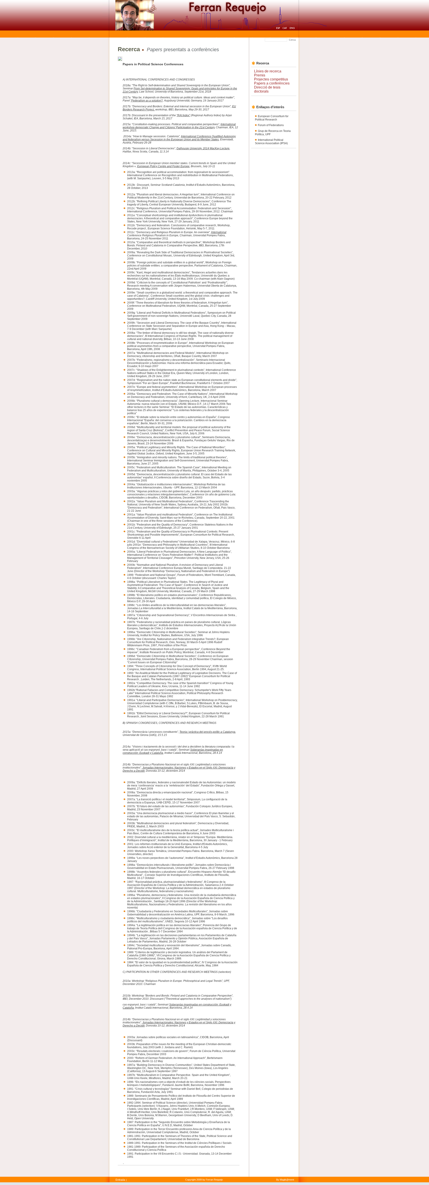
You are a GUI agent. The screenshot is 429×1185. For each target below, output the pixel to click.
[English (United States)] (292, 28)
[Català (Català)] (285, 28)
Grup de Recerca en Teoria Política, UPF (273, 132)
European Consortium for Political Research (271, 118)
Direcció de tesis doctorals (267, 89)
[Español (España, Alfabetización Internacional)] (278, 28)
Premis (259, 75)
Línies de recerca (267, 71)
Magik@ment (287, 1179)
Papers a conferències (272, 83)
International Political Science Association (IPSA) (271, 141)
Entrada (120, 1179)
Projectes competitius (271, 79)
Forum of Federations (271, 125)
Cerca (292, 39)
